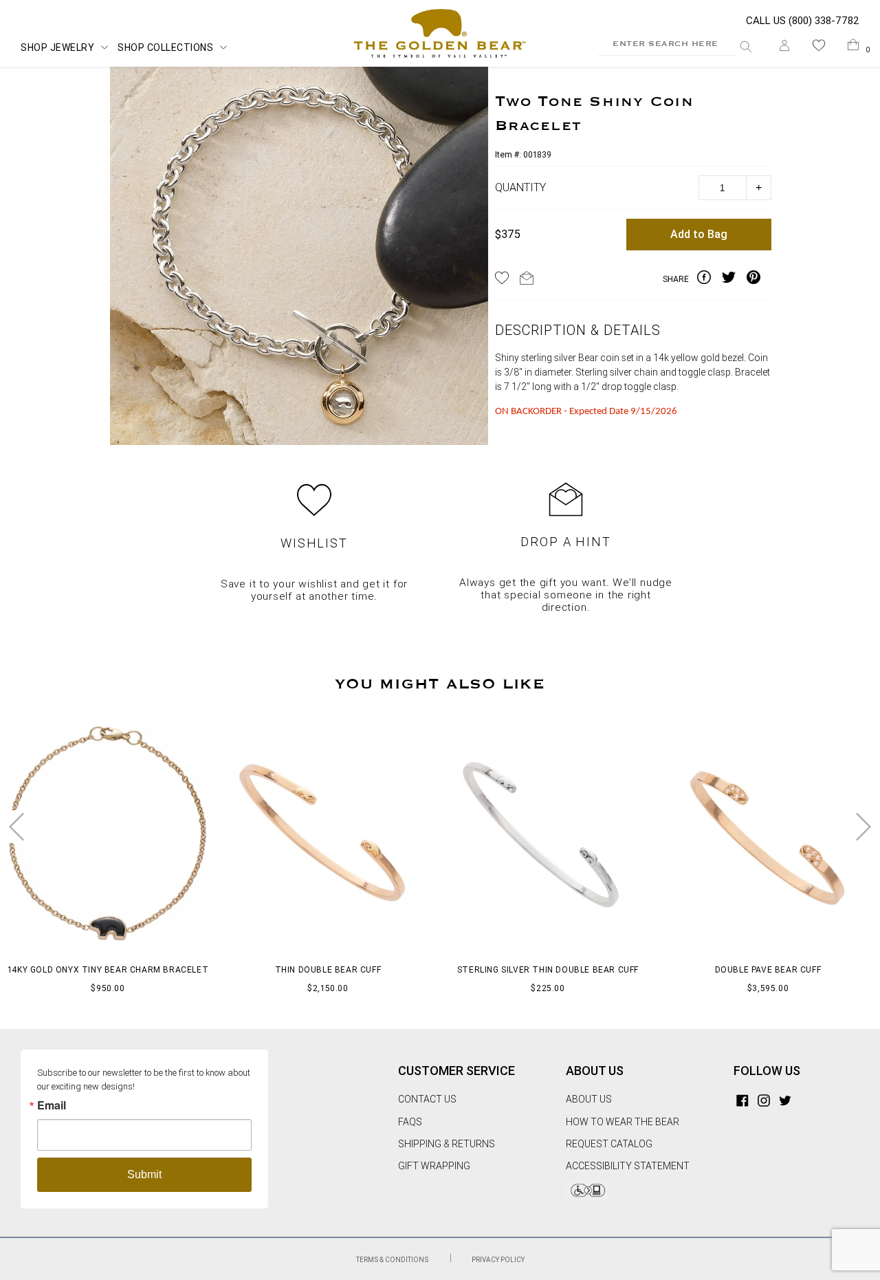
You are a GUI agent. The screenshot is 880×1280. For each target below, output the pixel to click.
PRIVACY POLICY (498, 1259)
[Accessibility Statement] (587, 1197)
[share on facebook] (709, 279)
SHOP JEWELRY (57, 47)
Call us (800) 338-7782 (802, 20)
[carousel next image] (863, 826)
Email (51, 1105)
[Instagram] (764, 1099)
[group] (299, 258)
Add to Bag (698, 234)
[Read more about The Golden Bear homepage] (440, 33)
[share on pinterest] (759, 279)
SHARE (676, 279)
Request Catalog (609, 1143)
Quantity (520, 187)
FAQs (410, 1121)
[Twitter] (785, 1099)
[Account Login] (784, 47)
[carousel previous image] (16, 826)
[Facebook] (742, 1099)
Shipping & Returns (446, 1143)
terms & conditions (393, 1259)
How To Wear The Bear (622, 1121)
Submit (144, 1174)
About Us (589, 1099)
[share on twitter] (734, 279)
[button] (819, 47)
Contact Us (427, 1099)
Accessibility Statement (628, 1165)
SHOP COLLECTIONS (165, 47)
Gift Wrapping (434, 1165)
